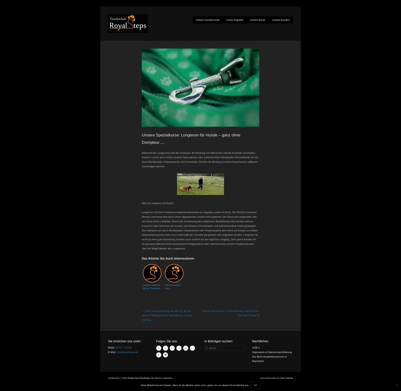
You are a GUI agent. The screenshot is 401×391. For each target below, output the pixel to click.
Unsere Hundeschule (208, 20)
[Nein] (397, 385)
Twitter (165, 348)
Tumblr (158, 354)
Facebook (158, 348)
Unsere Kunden (281, 20)
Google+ (172, 348)
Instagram (165, 354)
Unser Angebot (235, 20)
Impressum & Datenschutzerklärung (272, 352)
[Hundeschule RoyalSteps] (128, 23)
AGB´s (256, 347)
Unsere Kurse (257, 20)
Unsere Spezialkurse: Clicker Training (167, 315)
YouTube (185, 348)
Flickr (192, 348)
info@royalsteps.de (127, 352)
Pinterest (179, 348)
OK (255, 385)
